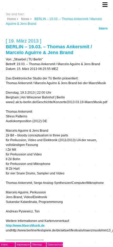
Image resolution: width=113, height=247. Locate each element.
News (25, 19)
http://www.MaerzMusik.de (25, 225)
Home (11, 19)
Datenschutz (55, 244)
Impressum (23, 244)
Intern (103, 28)
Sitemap (37, 244)
